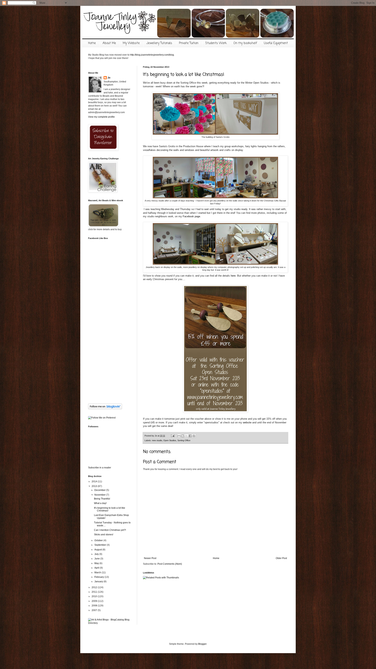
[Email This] (179, 436)
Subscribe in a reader (99, 467)
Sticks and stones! (103, 534)
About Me (109, 43)
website (247, 422)
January (99, 581)
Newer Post (150, 558)
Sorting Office (183, 440)
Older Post (281, 558)
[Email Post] (172, 436)
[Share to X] (186, 436)
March (98, 572)
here (233, 275)
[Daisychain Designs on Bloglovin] (105, 408)
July (96, 554)
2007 (95, 610)
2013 (95, 486)
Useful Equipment (276, 43)
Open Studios (169, 440)
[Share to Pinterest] (194, 436)
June (97, 558)
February (99, 577)
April (97, 567)
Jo (109, 77)
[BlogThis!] (183, 436)
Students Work (216, 43)
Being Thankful (102, 498)
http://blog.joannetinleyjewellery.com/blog (152, 54)
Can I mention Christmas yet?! (110, 530)
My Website (131, 43)
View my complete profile (101, 116)
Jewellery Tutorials (159, 43)
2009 (95, 601)
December (100, 490)
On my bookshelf (245, 43)
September (100, 545)
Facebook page (191, 216)
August (98, 549)
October (98, 540)
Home (92, 43)
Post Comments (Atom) (169, 564)
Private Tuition (188, 43)
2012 (95, 587)
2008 (95, 605)
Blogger (202, 644)
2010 (95, 596)
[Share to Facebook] (190, 436)
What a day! (100, 503)
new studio (157, 440)
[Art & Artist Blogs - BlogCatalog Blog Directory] (109, 623)
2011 (95, 592)
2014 (95, 481)
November (100, 494)
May (96, 563)
